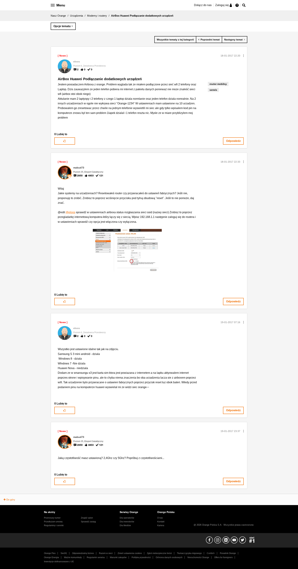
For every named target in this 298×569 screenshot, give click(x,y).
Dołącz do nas (203, 5)
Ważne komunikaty (73, 557)
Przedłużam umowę (53, 521)
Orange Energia (51, 557)
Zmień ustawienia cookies (130, 553)
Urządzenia (76, 15)
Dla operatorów (127, 518)
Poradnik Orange (228, 553)
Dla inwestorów (127, 521)
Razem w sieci (106, 553)
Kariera (160, 525)
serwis (213, 89)
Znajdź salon (87, 518)
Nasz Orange (58, 15)
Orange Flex (50, 553)
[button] (243, 55)
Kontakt (160, 521)
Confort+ (211, 553)
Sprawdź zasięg (88, 521)
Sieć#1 (64, 553)
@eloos (70, 212)
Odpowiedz (233, 140)
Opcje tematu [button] (62, 26)
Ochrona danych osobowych (169, 557)
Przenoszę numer (52, 518)
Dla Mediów (125, 525)
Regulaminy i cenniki (54, 525)
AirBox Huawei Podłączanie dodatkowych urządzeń (100, 79)
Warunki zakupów (118, 557)
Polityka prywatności (141, 557)
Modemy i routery (97, 15)
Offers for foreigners (223, 557)
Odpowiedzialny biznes (83, 553)
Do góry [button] (10, 499)
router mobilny (218, 84)
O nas (160, 518)
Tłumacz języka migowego (189, 553)
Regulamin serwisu (96, 557)
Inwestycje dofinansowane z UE (59, 561)
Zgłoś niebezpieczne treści (159, 553)
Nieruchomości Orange (198, 557)
